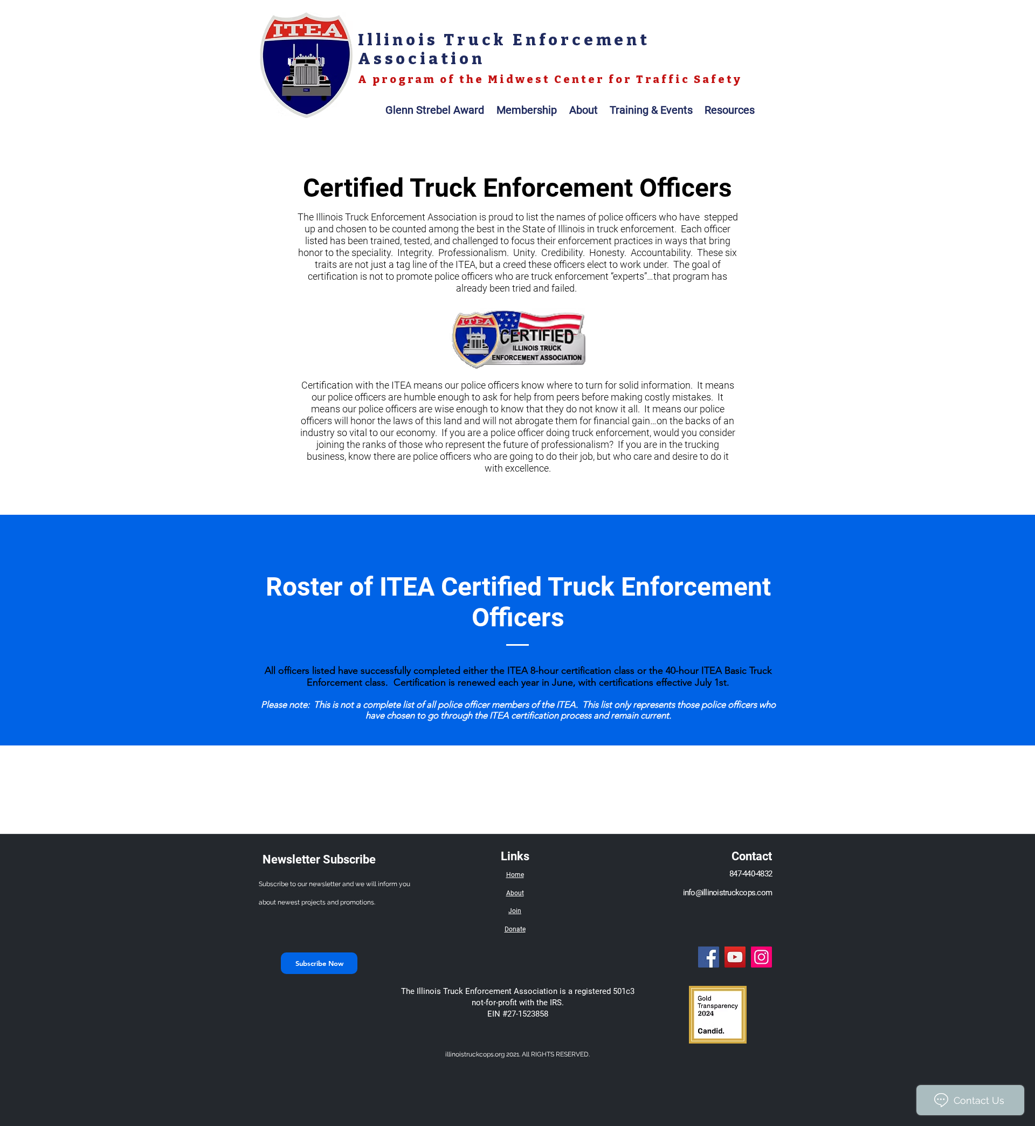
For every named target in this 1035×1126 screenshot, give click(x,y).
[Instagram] (761, 957)
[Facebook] (708, 957)
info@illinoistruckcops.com (727, 892)
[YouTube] (735, 957)
